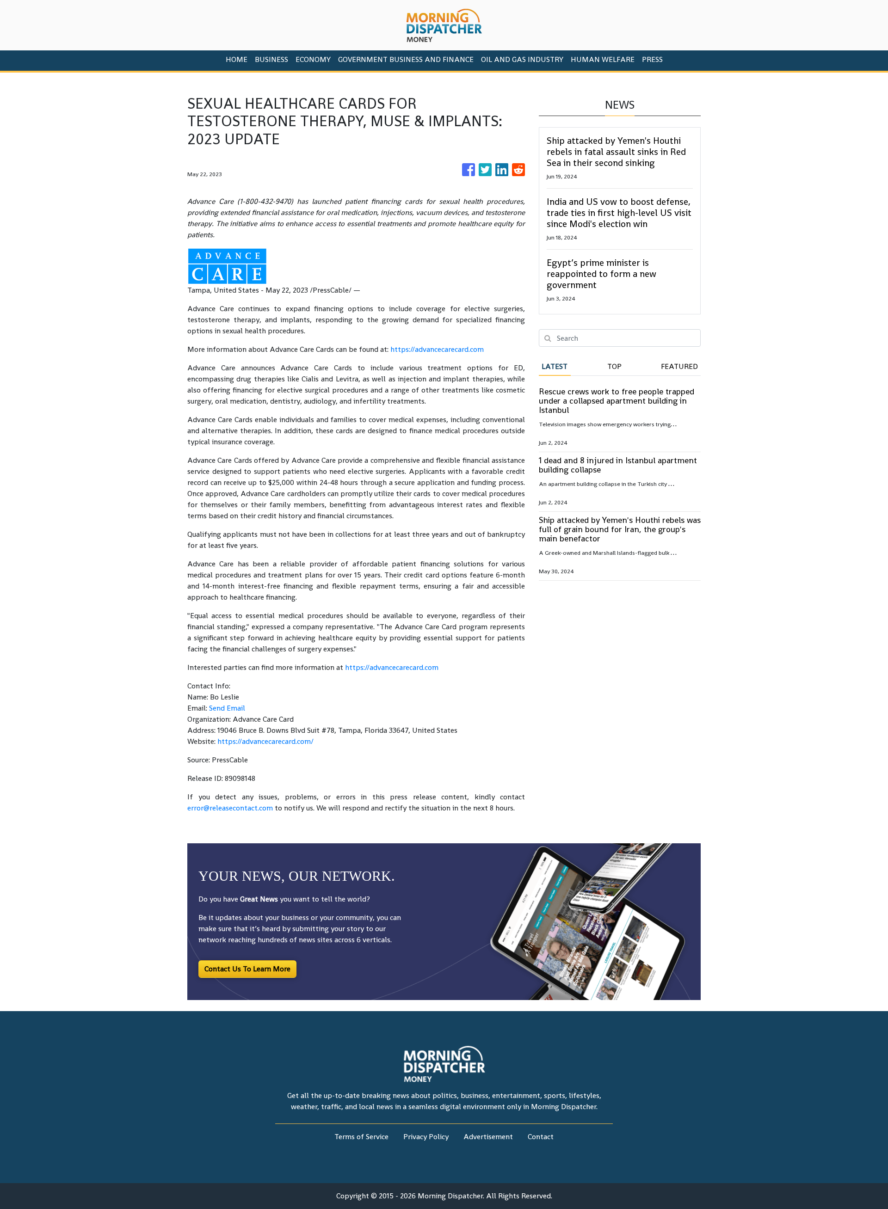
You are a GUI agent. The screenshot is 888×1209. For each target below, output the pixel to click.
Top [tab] (614, 366)
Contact (541, 1136)
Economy (313, 59)
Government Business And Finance (406, 59)
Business (271, 59)
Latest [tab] (554, 366)
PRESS (652, 59)
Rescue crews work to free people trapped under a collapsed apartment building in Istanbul (616, 400)
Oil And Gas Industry (522, 59)
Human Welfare (603, 59)
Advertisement (488, 1136)
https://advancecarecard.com (437, 349)
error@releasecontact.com (230, 808)
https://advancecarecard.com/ (265, 741)
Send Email (227, 708)
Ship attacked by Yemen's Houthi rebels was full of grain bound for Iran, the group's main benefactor (620, 529)
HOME (236, 59)
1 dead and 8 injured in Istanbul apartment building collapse (618, 465)
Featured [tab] (679, 366)
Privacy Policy (426, 1136)
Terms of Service (361, 1136)
